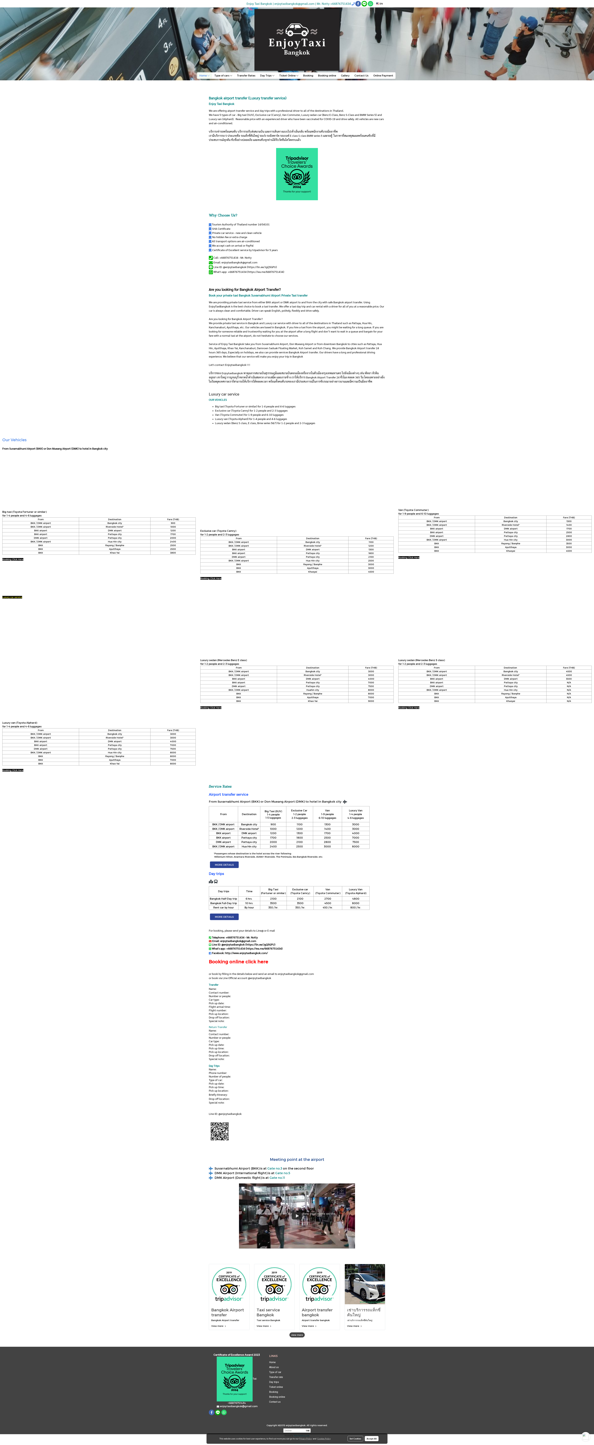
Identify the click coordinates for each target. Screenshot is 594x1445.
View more (217, 1326)
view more (297, 1335)
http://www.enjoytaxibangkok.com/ (246, 953)
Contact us (275, 1401)
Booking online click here (238, 961)
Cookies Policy (324, 1438)
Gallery (345, 75)
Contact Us (361, 75)
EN (381, 3)
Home (203, 75)
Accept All (372, 1438)
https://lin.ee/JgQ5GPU (262, 267)
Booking (308, 75)
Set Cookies (355, 1438)
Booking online (327, 75)
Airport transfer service (228, 794)
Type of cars (222, 75)
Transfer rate (276, 1377)
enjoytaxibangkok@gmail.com (296, 973)
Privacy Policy (305, 1438)
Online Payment (383, 75)
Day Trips (266, 75)
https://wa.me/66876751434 (265, 271)
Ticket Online (287, 75)
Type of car (275, 1372)
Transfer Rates (246, 75)
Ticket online (276, 1387)
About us (274, 1367)
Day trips (274, 1382)
